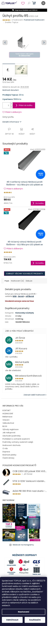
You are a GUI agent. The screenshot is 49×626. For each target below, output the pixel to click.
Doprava (6, 451)
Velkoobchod (8, 423)
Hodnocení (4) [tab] (17, 281)
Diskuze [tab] (29, 281)
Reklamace (7, 416)
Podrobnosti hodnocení (34, 20)
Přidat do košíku (25, 105)
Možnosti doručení (11, 90)
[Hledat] (29, 3)
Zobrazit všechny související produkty (24, 273)
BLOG (5, 426)
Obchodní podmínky (12, 436)
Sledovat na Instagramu (23, 545)
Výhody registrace (10, 429)
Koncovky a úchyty (24, 313)
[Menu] (43, 3)
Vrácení (6, 420)
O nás (5, 448)
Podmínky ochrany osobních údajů (18, 442)
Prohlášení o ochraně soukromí (16, 439)
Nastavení (23, 611)
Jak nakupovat (9, 432)
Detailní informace (11, 122)
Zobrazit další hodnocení (34, 395)
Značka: (11, 22)
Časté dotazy (8, 458)
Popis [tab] (7, 281)
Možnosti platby (9, 455)
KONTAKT (7, 410)
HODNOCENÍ (8, 413)
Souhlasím (35, 619)
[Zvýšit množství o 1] (11, 103)
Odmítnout (12, 619)
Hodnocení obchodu (11, 445)
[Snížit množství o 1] (11, 106)
